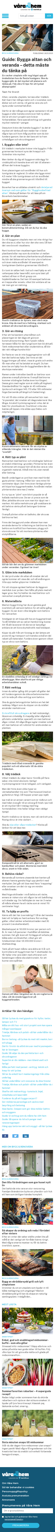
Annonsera (8, 1499)
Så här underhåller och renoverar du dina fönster (26, 1081)
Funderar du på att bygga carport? (19, 1098)
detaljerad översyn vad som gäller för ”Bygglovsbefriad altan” (27, 190)
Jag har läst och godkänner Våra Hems (21, 1518)
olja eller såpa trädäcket (23, 824)
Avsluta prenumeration (15, 1495)
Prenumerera (20, 1525)
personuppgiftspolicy (14, 1519)
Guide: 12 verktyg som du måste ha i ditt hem (24, 1116)
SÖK (49, 16)
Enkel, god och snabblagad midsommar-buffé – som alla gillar (25, 1341)
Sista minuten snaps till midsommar (23, 1442)
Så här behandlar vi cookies (18, 1487)
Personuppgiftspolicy (15, 1491)
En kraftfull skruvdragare (15, 713)
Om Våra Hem (10, 1483)
